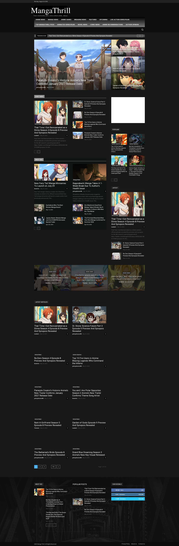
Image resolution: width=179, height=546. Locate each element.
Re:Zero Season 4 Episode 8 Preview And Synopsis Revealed (49, 359)
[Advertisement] (128, 110)
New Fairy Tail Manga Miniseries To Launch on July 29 (50, 184)
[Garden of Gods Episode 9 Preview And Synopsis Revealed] (128, 81)
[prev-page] (35, 151)
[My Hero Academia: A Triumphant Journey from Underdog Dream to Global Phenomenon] (137, 139)
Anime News (38, 124)
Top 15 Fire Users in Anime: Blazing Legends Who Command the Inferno (95, 124)
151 (53, 467)
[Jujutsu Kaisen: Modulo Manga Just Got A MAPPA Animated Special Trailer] (39, 220)
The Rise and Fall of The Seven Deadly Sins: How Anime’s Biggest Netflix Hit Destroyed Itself (119, 170)
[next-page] (38, 151)
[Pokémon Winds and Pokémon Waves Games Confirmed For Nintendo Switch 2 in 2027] (89, 278)
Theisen (36, 428)
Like (142, 490)
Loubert (36, 135)
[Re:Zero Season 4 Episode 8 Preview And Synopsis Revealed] (78, 114)
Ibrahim (36, 188)
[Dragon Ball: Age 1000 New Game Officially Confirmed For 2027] (126, 278)
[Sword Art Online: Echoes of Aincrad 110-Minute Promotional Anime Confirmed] (52, 278)
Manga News (38, 179)
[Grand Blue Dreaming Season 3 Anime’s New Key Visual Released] (89, 441)
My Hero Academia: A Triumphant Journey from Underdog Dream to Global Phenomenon (136, 149)
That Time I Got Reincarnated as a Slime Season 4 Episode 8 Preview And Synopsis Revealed (80, 36)
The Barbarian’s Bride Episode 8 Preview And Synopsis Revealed (49, 453)
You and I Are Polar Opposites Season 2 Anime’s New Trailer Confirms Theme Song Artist (86, 393)
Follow (140, 494)
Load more (50, 525)
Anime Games (52, 271)
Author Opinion (116, 144)
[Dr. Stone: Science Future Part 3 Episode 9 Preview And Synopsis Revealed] (78, 104)
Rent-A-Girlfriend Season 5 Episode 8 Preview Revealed (47, 423)
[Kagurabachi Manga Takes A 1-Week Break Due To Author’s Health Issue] (89, 172)
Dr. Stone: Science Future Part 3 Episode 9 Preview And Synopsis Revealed (95, 104)
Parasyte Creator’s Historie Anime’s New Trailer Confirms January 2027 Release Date (94, 135)
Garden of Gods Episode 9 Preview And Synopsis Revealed (89, 423)
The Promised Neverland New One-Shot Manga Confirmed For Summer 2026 (94, 220)
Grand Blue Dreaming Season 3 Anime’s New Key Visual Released (88, 453)
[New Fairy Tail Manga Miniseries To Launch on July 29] (51, 172)
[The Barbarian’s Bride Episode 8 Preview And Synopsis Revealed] (51, 441)
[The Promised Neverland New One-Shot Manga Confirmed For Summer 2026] (78, 220)
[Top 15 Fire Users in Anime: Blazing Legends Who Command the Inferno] (78, 124)
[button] (142, 29)
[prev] (138, 36)
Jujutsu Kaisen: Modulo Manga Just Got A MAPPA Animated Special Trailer (56, 220)
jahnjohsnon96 (40, 87)
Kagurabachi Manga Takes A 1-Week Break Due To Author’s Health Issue (87, 186)
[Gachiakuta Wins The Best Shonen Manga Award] (39, 207)
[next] (141, 36)
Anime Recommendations (136, 165)
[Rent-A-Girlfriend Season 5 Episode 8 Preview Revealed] (128, 64)
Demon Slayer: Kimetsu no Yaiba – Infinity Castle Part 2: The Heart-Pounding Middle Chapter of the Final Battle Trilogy (137, 171)
